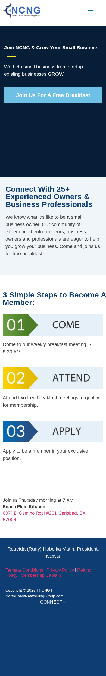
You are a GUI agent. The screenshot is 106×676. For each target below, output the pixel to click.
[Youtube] (53, 646)
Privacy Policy (60, 570)
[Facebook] (53, 621)
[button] (90, 10)
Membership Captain (41, 575)
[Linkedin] (27, 621)
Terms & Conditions (24, 570)
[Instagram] (78, 621)
